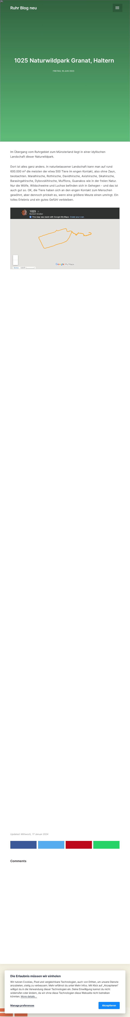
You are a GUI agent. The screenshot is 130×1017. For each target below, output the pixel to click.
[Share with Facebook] (23, 845)
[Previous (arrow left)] (6, 1014)
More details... (29, 996)
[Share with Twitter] (51, 845)
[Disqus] (65, 907)
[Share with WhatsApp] (106, 845)
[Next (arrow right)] (21, 1014)
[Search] (108, 8)
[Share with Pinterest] (79, 845)
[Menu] (117, 8)
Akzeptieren (109, 1005)
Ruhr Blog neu (23, 7)
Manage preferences (22, 1005)
